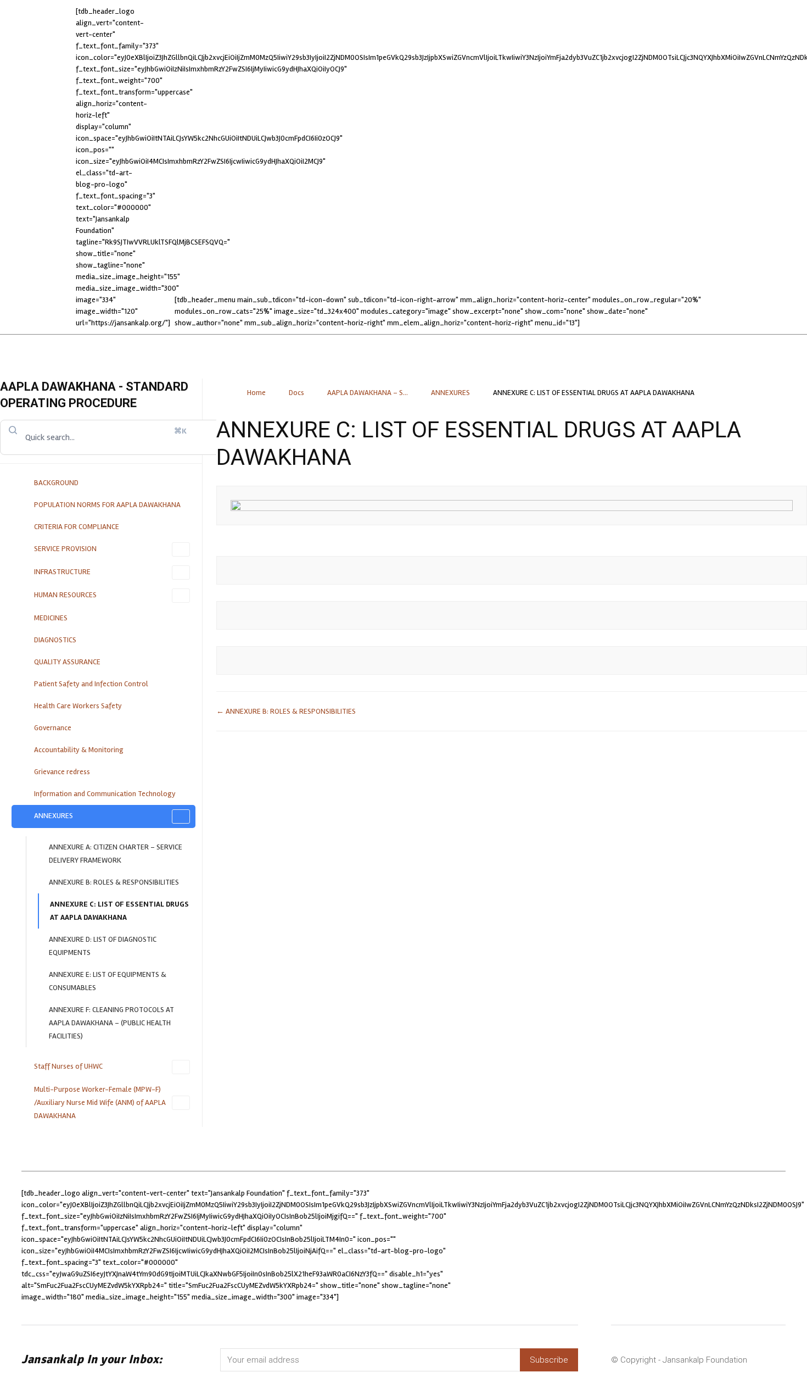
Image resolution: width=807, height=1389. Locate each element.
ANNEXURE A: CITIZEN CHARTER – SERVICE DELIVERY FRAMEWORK (115, 853)
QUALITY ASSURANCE (67, 661)
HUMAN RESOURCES (65, 594)
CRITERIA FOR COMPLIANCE (76, 526)
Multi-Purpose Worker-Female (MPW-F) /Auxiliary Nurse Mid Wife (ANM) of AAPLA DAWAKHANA (100, 1102)
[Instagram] (589, 1245)
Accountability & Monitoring (79, 749)
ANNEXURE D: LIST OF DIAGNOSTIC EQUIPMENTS (102, 946)
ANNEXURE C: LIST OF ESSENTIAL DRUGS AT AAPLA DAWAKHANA (119, 910)
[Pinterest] (649, 1245)
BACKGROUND (56, 482)
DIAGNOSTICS (55, 640)
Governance (52, 727)
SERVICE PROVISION (65, 548)
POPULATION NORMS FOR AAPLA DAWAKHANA (107, 504)
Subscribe (549, 1360)
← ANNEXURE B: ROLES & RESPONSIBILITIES (286, 711)
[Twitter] (680, 1245)
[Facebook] (559, 1245)
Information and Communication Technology (105, 793)
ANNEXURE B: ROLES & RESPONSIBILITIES (114, 882)
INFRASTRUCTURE (62, 571)
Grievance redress (62, 771)
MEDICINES (51, 618)
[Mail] (619, 1245)
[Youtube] (710, 1245)
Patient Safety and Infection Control (91, 683)
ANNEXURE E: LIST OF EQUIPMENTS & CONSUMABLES (107, 981)
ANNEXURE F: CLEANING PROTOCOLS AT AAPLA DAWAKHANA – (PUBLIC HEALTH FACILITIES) (111, 1023)
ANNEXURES (53, 815)
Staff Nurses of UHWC (68, 1066)
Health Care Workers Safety (78, 705)
